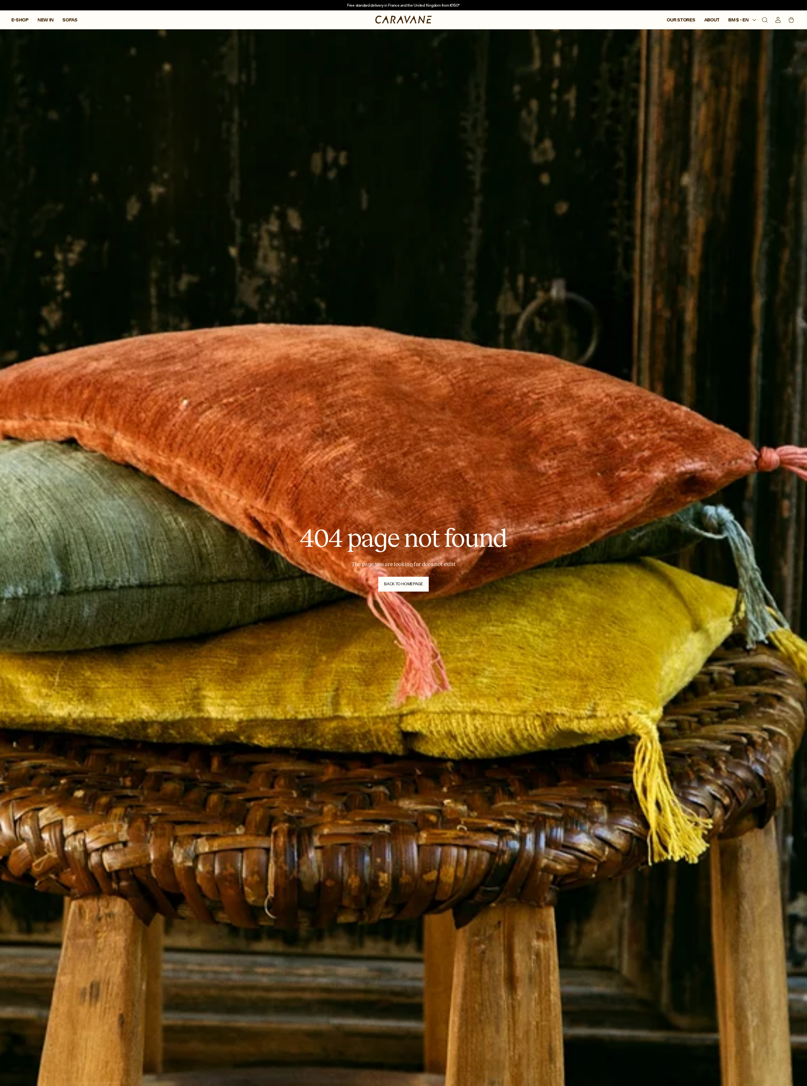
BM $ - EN (738, 20)
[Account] (778, 19)
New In (46, 20)
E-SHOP (20, 20)
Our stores (681, 20)
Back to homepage (403, 584)
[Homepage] (403, 20)
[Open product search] (764, 19)
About (712, 20)
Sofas (70, 20)
